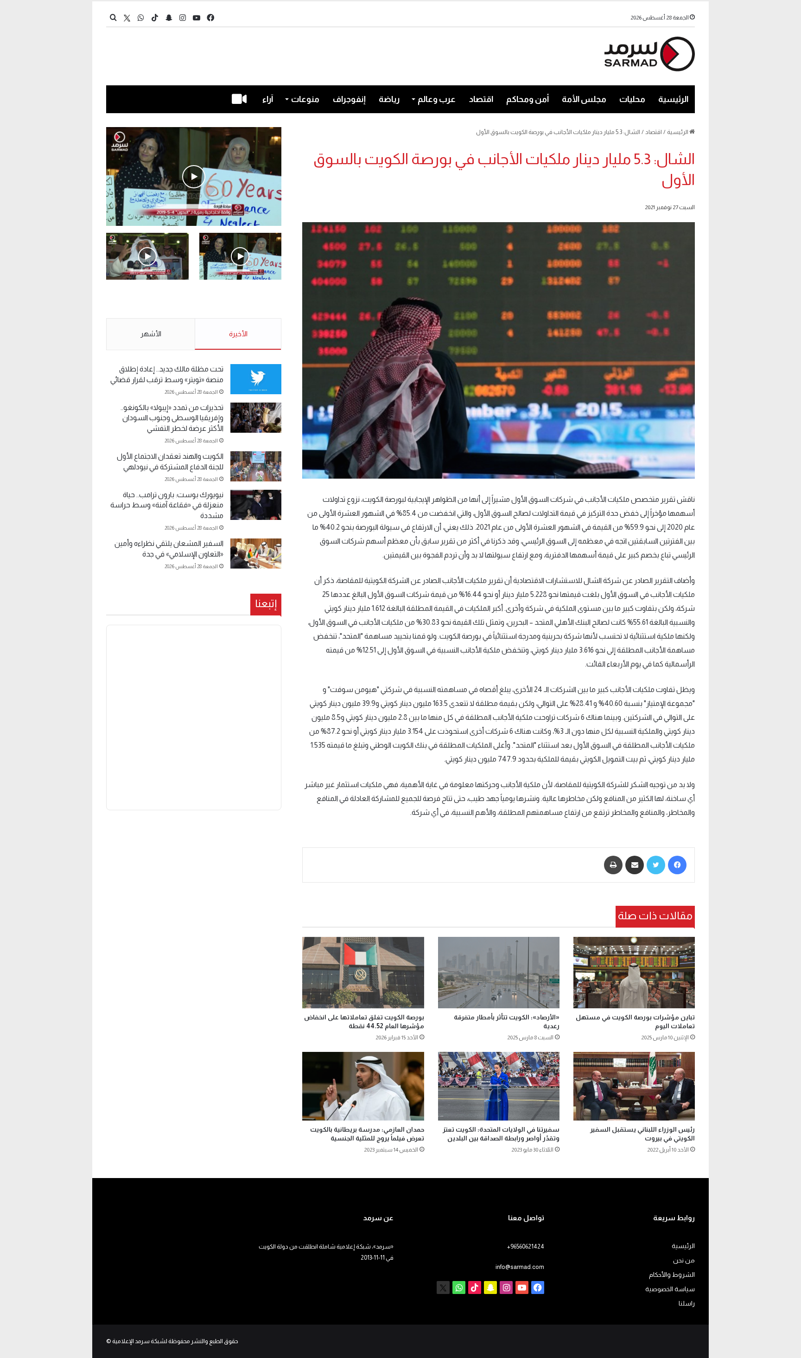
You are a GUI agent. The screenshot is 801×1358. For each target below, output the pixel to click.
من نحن (684, 1260)
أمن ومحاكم (527, 99)
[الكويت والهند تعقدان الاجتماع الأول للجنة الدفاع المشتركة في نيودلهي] (255, 466)
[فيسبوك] (677, 865)
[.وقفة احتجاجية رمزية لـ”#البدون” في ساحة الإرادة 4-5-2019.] (193, 176)
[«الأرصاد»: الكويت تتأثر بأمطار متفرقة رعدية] (498, 972)
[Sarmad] (649, 54)
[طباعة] (613, 865)
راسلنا (687, 1303)
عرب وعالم (437, 99)
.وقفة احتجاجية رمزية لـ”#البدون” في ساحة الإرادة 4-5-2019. (241, 299)
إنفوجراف (349, 99)
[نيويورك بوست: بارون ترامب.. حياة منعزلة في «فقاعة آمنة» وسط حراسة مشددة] (255, 505)
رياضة (389, 99)
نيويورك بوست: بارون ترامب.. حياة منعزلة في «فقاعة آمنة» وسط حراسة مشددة (166, 505)
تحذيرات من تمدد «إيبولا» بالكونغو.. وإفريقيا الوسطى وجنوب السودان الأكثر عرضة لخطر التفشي (172, 418)
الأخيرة (238, 334)
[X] (127, 18)
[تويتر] (656, 865)
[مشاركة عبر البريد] (634, 865)
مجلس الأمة (584, 99)
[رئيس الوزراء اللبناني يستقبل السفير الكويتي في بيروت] (634, 1086)
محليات (632, 99)
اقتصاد (481, 99)
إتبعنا (266, 603)
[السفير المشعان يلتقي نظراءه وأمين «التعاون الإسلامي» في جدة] (255, 553)
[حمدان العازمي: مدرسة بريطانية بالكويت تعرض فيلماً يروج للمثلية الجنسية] (363, 1086)
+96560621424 (525, 1246)
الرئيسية (673, 99)
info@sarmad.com (520, 1266)
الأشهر (150, 334)
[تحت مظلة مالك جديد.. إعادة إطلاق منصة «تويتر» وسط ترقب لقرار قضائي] (255, 379)
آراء (267, 99)
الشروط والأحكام (672, 1274)
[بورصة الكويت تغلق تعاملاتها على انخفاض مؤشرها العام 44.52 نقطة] (363, 972)
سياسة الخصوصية (670, 1289)
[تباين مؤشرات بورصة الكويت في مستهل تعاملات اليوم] (634, 972)
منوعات (305, 99)
